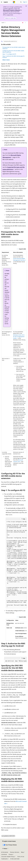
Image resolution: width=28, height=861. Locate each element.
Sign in (25, 2)
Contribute (4, 854)
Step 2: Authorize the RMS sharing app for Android (13, 56)
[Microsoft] (14, 2)
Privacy (10, 854)
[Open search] (20, 2)
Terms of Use (20, 856)
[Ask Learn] (22, 22)
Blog (22, 852)
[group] (16, 564)
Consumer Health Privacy (7, 856)
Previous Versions (14, 852)
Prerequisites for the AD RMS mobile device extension (13, 47)
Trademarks (4, 859)
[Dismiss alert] (26, 6)
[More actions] (25, 22)
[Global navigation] (1, 2)
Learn (3, 22)
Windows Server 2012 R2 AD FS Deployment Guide (18, 336)
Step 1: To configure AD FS (9, 54)
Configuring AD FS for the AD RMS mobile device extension (13, 51)
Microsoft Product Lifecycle (11, 10)
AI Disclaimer (4, 852)
